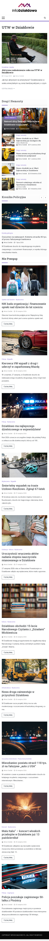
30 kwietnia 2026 (35, 173)
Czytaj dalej (8, 324)
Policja (4, 359)
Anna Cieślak (19, 76)
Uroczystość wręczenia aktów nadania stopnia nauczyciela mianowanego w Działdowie (20, 557)
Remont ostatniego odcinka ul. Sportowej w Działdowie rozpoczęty (29, 184)
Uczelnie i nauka (8, 67)
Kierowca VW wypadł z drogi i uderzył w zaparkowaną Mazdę (20, 365)
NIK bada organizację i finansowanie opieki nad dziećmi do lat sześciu (24, 305)
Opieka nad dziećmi (8, 300)
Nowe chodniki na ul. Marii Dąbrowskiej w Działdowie (27, 169)
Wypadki (10, 359)
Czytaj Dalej (7, 88)
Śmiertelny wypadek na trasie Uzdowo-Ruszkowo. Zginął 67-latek (23, 487)
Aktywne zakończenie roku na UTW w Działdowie (22, 71)
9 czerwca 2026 (35, 145)
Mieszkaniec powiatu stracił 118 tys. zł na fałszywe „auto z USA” (24, 764)
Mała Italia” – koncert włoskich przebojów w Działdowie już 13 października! (21, 834)
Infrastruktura (6, 688)
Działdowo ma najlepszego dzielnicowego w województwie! (21, 428)
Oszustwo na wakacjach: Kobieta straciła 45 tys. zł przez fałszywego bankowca (24, 238)
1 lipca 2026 (20, 242)
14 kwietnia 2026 (35, 189)
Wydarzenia (20, 300)
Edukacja (5, 549)
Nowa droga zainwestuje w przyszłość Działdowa (18, 693)
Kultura (11, 549)
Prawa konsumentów (25, 759)
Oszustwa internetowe (9, 759)
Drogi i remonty (10, 117)
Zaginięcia (10, 893)
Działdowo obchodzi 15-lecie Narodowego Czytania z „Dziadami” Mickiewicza (23, 629)
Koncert (4, 827)
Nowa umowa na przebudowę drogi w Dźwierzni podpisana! (31, 154)
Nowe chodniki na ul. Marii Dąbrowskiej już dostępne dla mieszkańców (28, 140)
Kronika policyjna (7, 233)
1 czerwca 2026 (35, 159)
